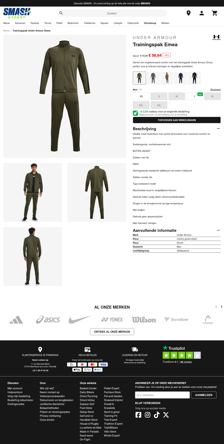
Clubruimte (133, 23)
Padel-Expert (111, 388)
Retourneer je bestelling (134, 362)
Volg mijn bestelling (19, 396)
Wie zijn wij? (47, 388)
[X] (166, 415)
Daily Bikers (87, 392)
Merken (165, 23)
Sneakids (109, 408)
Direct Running (88, 396)
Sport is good (111, 412)
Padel (59, 23)
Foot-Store (86, 408)
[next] (221, 307)
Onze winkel (47, 420)
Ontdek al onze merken (112, 331)
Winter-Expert (112, 435)
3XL (159, 105)
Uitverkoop (150, 23)
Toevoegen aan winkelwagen (177, 120)
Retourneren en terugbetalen (56, 400)
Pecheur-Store (112, 392)
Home (6, 30)
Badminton (73, 23)
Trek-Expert (110, 420)
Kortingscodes (16, 404)
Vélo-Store (110, 431)
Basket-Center (88, 388)
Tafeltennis (89, 23)
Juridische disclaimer (52, 404)
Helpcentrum (15, 392)
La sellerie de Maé (90, 427)
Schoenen (20, 23)
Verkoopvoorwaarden (52, 396)
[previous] (216, 307)
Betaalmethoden (49, 408)
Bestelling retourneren (20, 400)
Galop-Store (87, 412)
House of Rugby (89, 423)
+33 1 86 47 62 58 (40, 370)
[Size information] (141, 89)
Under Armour (155, 37)
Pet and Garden (113, 396)
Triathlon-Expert (113, 423)
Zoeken (112, 13)
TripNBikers (111, 427)
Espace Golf (87, 404)
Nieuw (6, 23)
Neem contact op (40, 360)
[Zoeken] (61, 13)
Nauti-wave (86, 435)
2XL (141, 105)
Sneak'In (109, 404)
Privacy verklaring (50, 416)
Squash (104, 23)
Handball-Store (89, 420)
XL (212, 96)
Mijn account (15, 388)
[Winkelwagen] (215, 13)
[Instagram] (147, 415)
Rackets (35, 23)
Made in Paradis (89, 431)
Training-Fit (110, 416)
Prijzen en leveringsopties (55, 412)
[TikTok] (156, 415)
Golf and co (86, 416)
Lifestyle (118, 23)
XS (141, 96)
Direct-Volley (87, 400)
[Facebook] (138, 415)
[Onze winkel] (188, 13)
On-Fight (85, 439)
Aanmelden (203, 395)
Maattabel (215, 89)
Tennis (47, 23)
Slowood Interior (113, 400)
